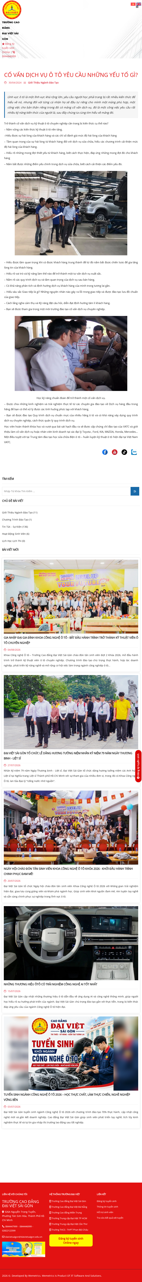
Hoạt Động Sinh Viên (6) (15, 533)
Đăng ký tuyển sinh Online (8, 48)
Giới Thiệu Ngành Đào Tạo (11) (19, 512)
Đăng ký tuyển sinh (107, 1201)
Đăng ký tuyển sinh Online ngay (71, 1241)
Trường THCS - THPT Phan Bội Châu (69, 1229)
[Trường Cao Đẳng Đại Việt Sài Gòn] (133, 4)
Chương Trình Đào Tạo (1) (17, 519)
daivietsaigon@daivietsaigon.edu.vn (23, 1236)
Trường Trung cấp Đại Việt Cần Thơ (69, 1224)
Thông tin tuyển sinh (107, 1206)
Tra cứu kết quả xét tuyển (110, 1217)
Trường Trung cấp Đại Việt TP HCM (69, 1218)
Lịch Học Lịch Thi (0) (13, 541)
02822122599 (8, 1230)
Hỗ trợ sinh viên (105, 1212)
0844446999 (26, 1226)
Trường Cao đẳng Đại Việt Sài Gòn (68, 1201)
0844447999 (11, 1226)
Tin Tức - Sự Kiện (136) (15, 526)
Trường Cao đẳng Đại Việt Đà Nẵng (69, 1206)
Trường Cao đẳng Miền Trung (66, 1212)
